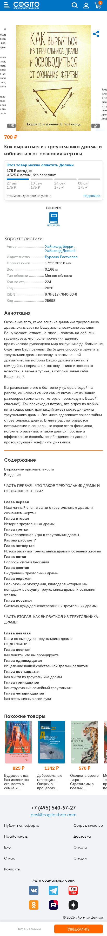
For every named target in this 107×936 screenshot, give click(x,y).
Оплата (80, 847)
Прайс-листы (16, 836)
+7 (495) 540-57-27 (53, 808)
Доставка (82, 836)
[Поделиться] (96, 34)
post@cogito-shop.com (53, 814)
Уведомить (79, 929)
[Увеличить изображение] (95, 126)
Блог (8, 847)
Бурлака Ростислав (61, 257)
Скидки (80, 858)
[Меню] (7, 5)
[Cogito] (26, 5)
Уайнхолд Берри (59, 246)
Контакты (12, 869)
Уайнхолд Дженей (60, 251)
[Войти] (86, 5)
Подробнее (91, 196)
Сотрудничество (88, 825)
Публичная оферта (21, 825)
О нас (9, 858)
